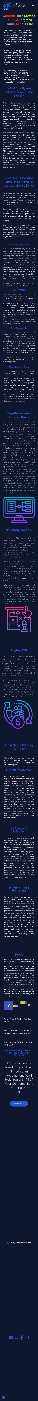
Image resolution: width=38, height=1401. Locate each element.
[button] (33, 5)
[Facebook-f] (22, 1337)
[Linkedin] (11, 1337)
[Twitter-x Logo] (16, 1337)
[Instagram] (27, 1337)
